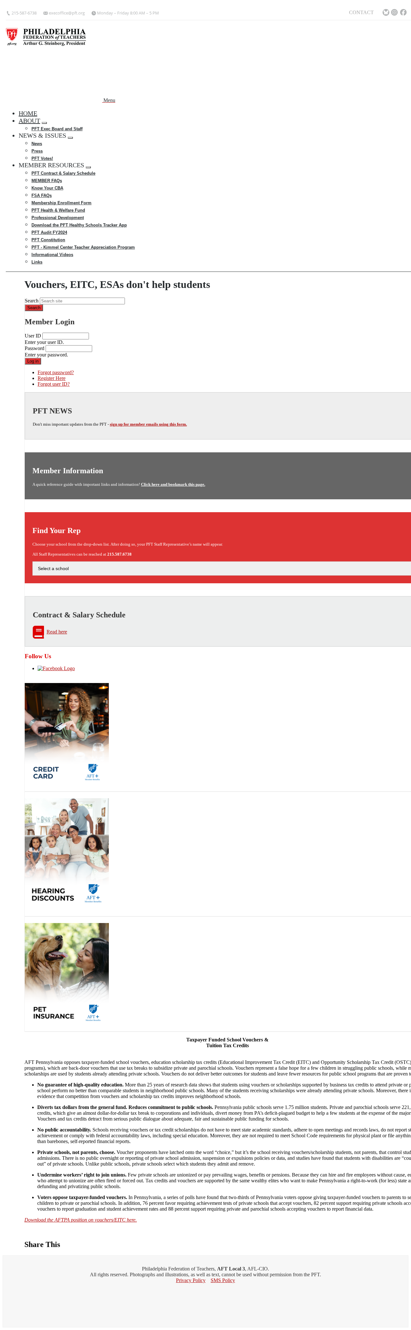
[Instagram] (395, 13)
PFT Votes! (42, 158)
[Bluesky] (386, 13)
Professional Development (57, 217)
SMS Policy (223, 1280)
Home (28, 113)
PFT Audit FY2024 (49, 232)
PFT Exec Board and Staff (57, 128)
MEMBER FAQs (46, 180)
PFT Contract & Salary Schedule (63, 173)
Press (37, 151)
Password (34, 348)
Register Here (52, 378)
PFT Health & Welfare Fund (58, 210)
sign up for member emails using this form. (148, 424)
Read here (57, 631)
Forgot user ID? (54, 384)
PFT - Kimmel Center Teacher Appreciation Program (83, 247)
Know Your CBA (47, 188)
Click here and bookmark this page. (173, 484)
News (36, 143)
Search (32, 300)
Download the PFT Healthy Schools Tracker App (79, 225)
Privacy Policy (191, 1280)
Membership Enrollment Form (61, 202)
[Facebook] (404, 13)
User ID (33, 335)
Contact (361, 12)
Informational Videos (52, 254)
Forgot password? (56, 372)
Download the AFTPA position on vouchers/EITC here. (80, 1220)
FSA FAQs (41, 195)
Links (36, 262)
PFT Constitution (48, 239)
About (29, 120)
